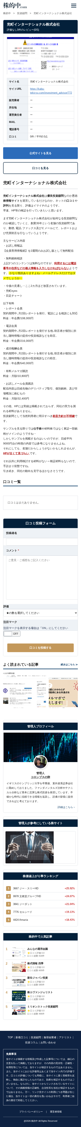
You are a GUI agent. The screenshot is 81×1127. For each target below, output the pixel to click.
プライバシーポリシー (31, 1111)
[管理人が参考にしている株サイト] (40, 847)
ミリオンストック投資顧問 (42, 1006)
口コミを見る (40, 168)
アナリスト (65, 1037)
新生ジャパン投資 (37, 977)
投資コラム (31, 1042)
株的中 (7, 13)
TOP (10, 1037)
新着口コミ (22, 1037)
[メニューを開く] (74, 5)
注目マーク (10, 621)
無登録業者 (50, 1037)
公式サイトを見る (40, 153)
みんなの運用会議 (37, 948)
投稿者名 (11, 533)
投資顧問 (22, 13)
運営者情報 (56, 1111)
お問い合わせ (48, 1042)
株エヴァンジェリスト (40, 992)
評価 (6, 606)
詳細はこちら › (66, 807)
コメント (12, 550)
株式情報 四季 (35, 963)
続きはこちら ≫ (69, 664)
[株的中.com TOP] (15, 5)
